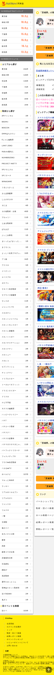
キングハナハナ (45, 155)
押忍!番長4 (43, 288)
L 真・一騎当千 (45, 364)
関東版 (21, 4)
